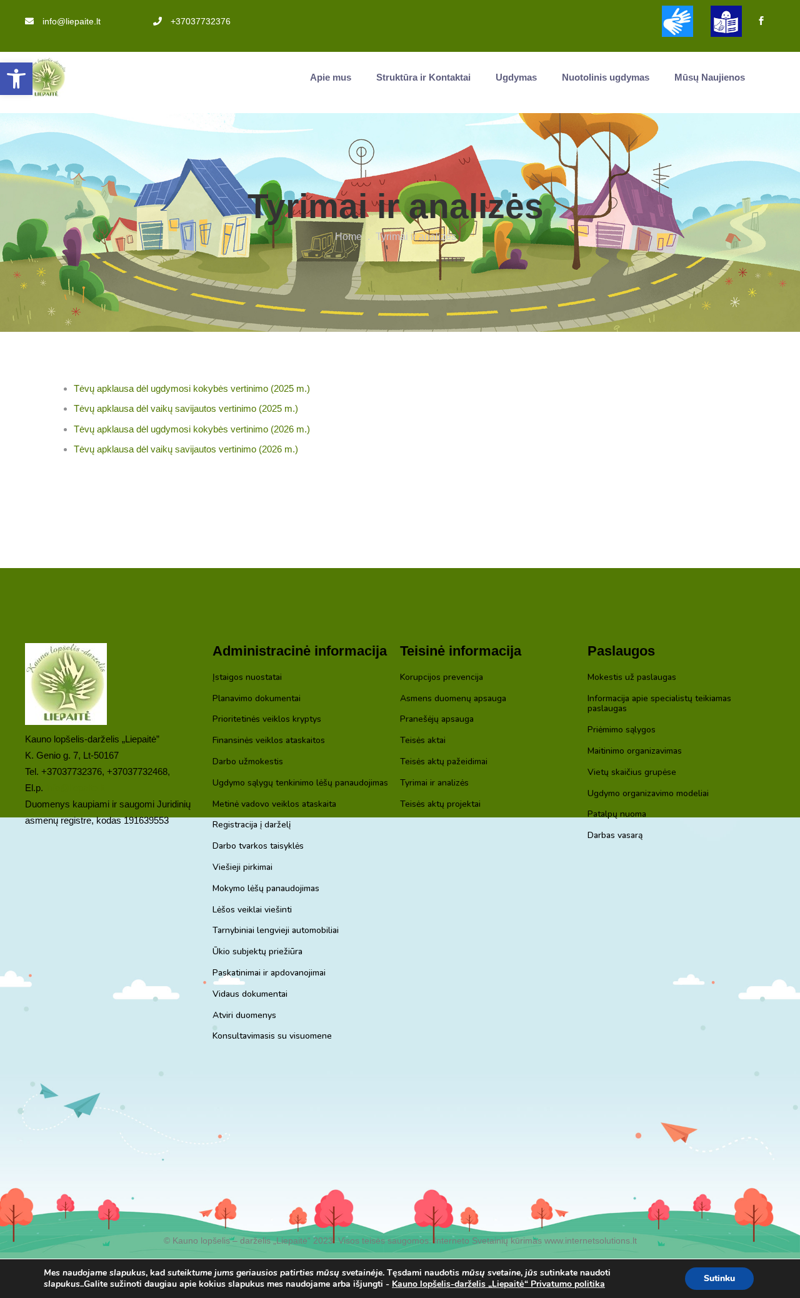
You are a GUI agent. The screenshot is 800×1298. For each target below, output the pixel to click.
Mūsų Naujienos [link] (709, 77)
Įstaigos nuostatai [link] (247, 677)
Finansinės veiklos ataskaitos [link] (268, 741)
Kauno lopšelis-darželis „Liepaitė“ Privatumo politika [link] (498, 1284)
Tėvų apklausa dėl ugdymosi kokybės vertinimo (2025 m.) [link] (192, 388)
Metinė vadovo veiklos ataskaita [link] (274, 804)
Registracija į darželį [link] (251, 825)
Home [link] (348, 236)
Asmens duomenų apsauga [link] (453, 699)
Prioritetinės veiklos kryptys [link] (266, 719)
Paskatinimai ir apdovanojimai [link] (269, 973)
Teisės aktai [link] (423, 741)
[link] (16, 78)
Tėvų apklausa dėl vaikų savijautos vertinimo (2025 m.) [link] (186, 408)
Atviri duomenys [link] (244, 1016)
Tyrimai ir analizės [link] (434, 783)
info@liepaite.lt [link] (71, 21)
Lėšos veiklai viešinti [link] (252, 910)
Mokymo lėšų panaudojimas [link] (265, 889)
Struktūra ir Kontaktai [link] (423, 77)
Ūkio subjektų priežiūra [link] (257, 952)
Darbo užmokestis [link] (247, 762)
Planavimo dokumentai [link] (256, 699)
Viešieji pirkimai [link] (242, 867)
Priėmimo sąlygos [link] (622, 730)
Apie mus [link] (330, 77)
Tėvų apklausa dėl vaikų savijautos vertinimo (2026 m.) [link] (186, 449)
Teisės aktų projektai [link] (440, 804)
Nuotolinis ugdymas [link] (605, 77)
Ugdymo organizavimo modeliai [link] (648, 794)
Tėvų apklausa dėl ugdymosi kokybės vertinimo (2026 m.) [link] (192, 429)
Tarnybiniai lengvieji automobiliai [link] (275, 931)
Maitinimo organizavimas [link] (635, 751)
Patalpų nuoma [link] (617, 814)
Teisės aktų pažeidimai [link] (444, 762)
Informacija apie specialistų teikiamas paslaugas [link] (659, 704)
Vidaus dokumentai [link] (250, 994)
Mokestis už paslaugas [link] (632, 677)
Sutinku (719, 1278)
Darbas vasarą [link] (615, 836)
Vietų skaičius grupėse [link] (632, 772)
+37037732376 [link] (201, 21)
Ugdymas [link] (516, 77)
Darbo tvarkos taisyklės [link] (258, 846)
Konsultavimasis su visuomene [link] (272, 1036)
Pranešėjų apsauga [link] (437, 719)
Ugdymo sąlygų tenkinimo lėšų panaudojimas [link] (300, 783)
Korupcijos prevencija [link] (441, 677)
